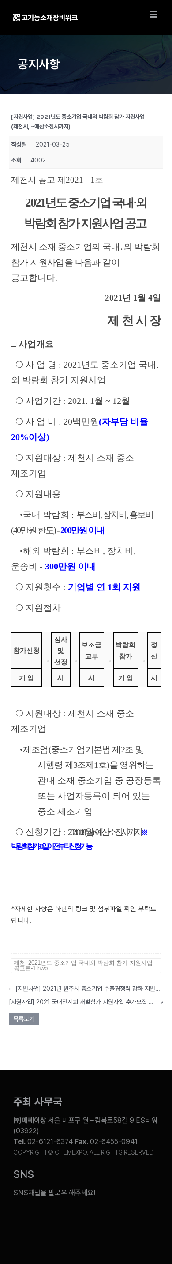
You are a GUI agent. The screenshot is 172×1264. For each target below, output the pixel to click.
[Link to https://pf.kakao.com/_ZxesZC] (124, 1220)
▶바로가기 (26, 943)
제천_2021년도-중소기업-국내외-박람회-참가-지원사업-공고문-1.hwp (84, 965)
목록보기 (23, 1019)
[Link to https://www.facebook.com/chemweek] (74, 1220)
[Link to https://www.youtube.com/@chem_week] (23, 1220)
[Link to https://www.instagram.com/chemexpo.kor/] (99, 1220)
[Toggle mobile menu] (154, 14)
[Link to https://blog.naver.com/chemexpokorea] (49, 1220)
